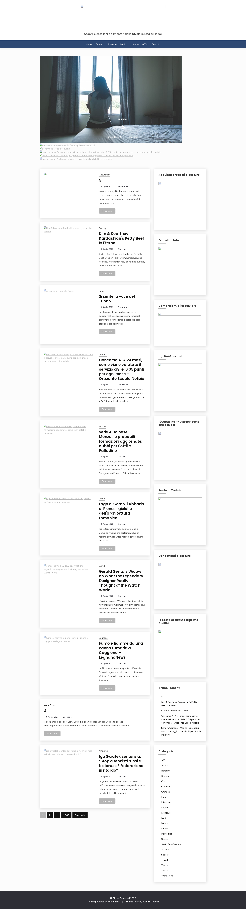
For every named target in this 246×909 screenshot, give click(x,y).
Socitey (165, 854)
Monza (102, 426)
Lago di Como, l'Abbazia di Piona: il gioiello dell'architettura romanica (121, 511)
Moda (123, 44)
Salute (135, 44)
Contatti (156, 44)
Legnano (103, 638)
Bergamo (166, 770)
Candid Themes (151, 901)
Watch (102, 565)
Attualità (112, 44)
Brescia (165, 775)
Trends (164, 865)
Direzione (122, 249)
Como (102, 498)
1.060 (66, 815)
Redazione (132, 136)
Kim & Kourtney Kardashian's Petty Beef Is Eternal (121, 238)
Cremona (166, 786)
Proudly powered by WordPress (103, 901)
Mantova (166, 812)
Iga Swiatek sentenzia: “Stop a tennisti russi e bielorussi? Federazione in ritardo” (121, 763)
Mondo (164, 823)
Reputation (122, 119)
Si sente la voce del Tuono (117, 299)
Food (101, 291)
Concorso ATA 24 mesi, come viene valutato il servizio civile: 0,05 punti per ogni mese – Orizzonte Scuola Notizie (121, 369)
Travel (164, 859)
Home (89, 44)
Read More (107, 211)
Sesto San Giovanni (171, 844)
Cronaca (100, 44)
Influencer (166, 802)
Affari (145, 44)
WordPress (49, 705)
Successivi (80, 815)
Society (102, 228)
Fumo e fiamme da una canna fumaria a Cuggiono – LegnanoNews (121, 650)
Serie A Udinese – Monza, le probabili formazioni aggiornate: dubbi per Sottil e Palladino (120, 441)
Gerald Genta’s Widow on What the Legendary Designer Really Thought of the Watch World (121, 581)
